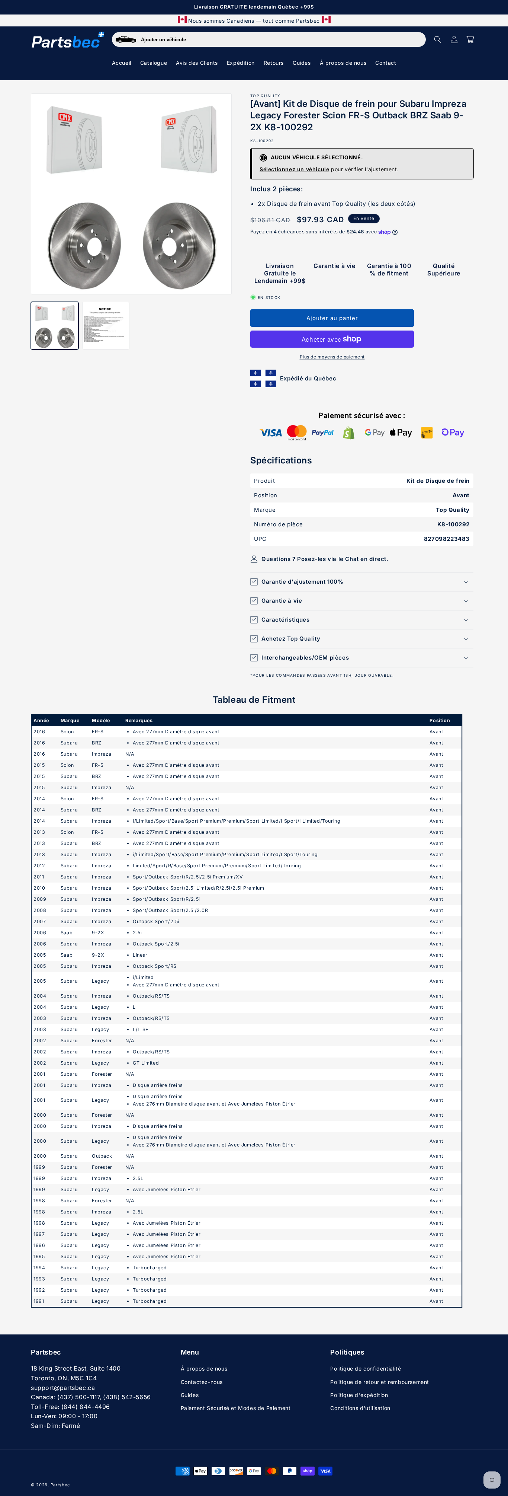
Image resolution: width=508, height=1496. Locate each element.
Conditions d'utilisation (360, 1408)
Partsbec (60, 1484)
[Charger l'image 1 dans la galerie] (54, 326)
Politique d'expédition (359, 1395)
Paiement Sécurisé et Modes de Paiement (236, 1408)
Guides (190, 1395)
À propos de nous (204, 1368)
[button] (438, 39)
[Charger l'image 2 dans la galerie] (106, 326)
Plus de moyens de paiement (332, 357)
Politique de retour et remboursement (379, 1382)
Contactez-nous (202, 1382)
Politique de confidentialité (365, 1368)
